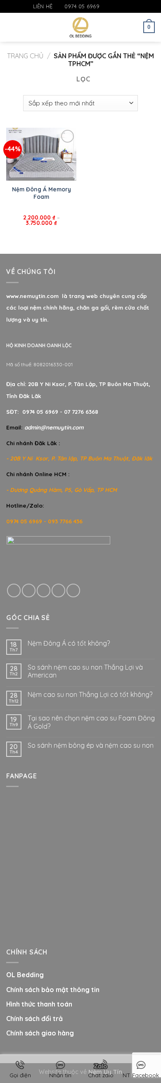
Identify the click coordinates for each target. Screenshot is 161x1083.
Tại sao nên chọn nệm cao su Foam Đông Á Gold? (91, 722)
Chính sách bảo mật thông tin (52, 989)
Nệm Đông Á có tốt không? (69, 643)
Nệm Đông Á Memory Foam (41, 193)
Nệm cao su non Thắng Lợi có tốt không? (90, 695)
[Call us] (58, 590)
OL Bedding (25, 975)
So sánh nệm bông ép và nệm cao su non (91, 745)
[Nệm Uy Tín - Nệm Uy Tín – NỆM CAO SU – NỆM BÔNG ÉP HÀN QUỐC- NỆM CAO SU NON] (80, 27)
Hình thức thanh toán (39, 1004)
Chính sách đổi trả (34, 1018)
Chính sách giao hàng (40, 1033)
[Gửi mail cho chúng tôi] (122, 7)
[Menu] (11, 27)
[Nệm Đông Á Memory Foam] (41, 154)
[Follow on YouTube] (130, 7)
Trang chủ (25, 56)
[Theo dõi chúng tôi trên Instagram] (114, 7)
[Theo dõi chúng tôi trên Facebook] (106, 7)
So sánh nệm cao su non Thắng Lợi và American (85, 671)
